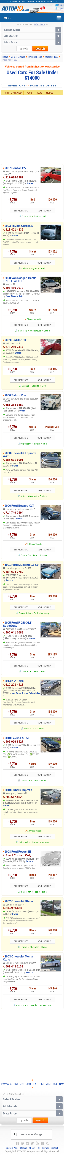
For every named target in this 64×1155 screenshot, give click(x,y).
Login (60, 8)
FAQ (38, 1148)
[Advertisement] (32, 129)
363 (48, 1084)
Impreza (45, 842)
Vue (45, 443)
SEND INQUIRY (44, 210)
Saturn (37, 443)
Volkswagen (35, 330)
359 (22, 1084)
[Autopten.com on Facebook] (17, 1143)
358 (16, 1084)
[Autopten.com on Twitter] (32, 1143)
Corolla (43, 268)
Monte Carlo (46, 1005)
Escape (43, 555)
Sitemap (23, 1148)
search (40, 48)
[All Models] (32, 36)
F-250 (43, 671)
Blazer (44, 947)
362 (42, 1084)
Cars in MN (26, 443)
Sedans (24, 268)
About (32, 1148)
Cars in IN (26, 216)
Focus (44, 891)
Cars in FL (22, 330)
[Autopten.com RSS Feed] (47, 1143)
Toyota (34, 268)
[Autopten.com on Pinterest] (22, 1143)
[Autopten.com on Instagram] (27, 1143)
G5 (44, 216)
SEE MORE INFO (21, 210)
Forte (41, 728)
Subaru (35, 842)
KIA (34, 728)
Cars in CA (26, 555)
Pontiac (37, 216)
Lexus (35, 780)
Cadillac (35, 386)
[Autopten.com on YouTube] (37, 1143)
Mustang (45, 613)
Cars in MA (26, 891)
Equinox (43, 496)
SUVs (22, 496)
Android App (12, 1148)
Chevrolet (32, 496)
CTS (44, 386)
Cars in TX (25, 780)
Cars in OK (26, 671)
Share (60, 5)
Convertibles (25, 613)
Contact (54, 1148)
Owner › (30, 183)
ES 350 (44, 780)
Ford (35, 555)
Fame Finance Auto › (15, 296)
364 (55, 1084)
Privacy (45, 1148)
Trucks (24, 947)
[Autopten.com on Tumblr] (42, 1143)
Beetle (47, 330)
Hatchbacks (24, 842)
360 (28, 1084)
